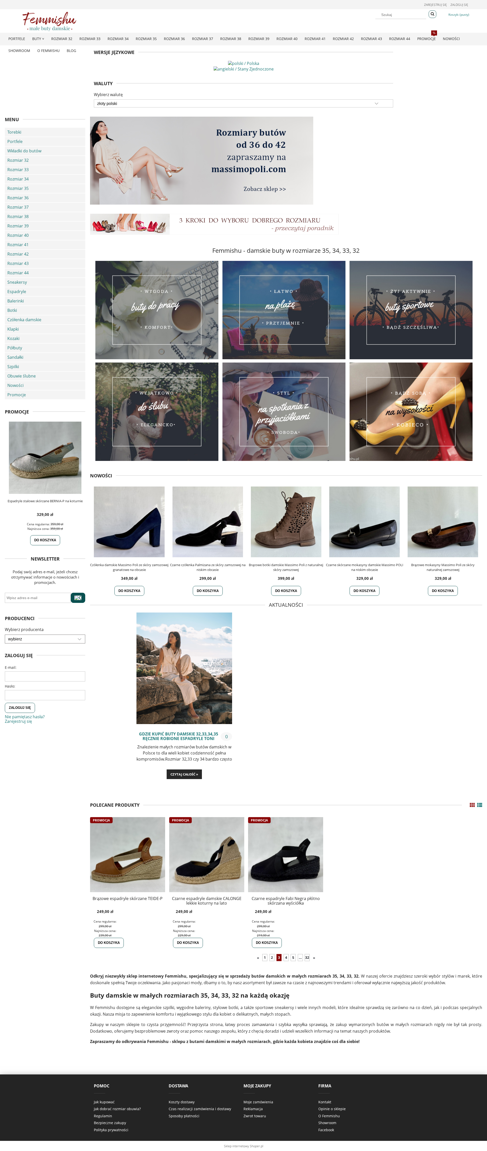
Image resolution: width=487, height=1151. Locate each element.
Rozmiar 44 (18, 273)
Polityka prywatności (111, 1129)
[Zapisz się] (78, 598)
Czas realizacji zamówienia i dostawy (200, 1108)
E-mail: (10, 667)
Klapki (13, 329)
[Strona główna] (49, 20)
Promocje (16, 395)
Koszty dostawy (182, 1102)
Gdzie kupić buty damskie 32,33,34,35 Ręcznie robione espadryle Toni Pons (178, 736)
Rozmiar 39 (18, 226)
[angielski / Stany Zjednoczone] (244, 68)
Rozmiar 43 (18, 263)
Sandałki (15, 357)
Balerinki (15, 301)
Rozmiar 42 (18, 254)
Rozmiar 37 (18, 207)
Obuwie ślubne (21, 376)
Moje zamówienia (258, 1102)
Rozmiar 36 (18, 198)
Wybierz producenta (24, 629)
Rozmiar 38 (18, 216)
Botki (12, 310)
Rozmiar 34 (18, 179)
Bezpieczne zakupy (110, 1122)
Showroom (327, 1122)
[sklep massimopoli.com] (201, 160)
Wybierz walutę (108, 94)
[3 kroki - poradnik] (214, 224)
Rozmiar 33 (18, 169)
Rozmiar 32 (18, 160)
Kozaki (13, 338)
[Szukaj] (432, 14)
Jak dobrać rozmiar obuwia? (117, 1108)
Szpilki (13, 366)
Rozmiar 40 (18, 235)
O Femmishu (329, 1115)
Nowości (15, 385)
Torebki (14, 132)
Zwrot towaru (255, 1115)
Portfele (15, 141)
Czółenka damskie (24, 319)
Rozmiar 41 (18, 244)
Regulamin (103, 1115)
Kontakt (324, 1102)
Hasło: (10, 686)
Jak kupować (104, 1102)
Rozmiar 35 (18, 188)
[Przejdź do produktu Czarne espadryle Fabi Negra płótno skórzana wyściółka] (285, 854)
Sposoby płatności (184, 1115)
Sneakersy (17, 282)
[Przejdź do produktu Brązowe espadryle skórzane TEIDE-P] (127, 854)
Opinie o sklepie (332, 1108)
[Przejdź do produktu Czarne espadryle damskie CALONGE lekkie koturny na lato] (206, 854)
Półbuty (14, 348)
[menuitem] (17, 39)
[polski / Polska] (243, 63)
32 (307, 957)
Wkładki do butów (24, 151)
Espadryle (16, 291)
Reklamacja (253, 1108)
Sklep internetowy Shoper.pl (243, 1146)
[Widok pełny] (479, 805)
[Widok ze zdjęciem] (472, 805)
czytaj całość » (184, 774)
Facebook (326, 1129)
